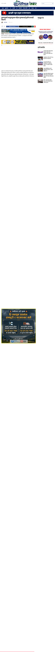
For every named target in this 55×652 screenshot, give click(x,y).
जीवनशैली (20, 8)
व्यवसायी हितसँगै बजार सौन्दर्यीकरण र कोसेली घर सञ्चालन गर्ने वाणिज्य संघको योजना (48, 64)
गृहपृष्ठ (3, 8)
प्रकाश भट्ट (5, 22)
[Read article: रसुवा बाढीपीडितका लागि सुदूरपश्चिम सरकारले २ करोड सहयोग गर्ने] (40, 70)
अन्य (35, 8)
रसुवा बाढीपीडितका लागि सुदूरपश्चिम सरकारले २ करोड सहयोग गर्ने (48, 70)
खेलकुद (32, 8)
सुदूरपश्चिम (6, 8)
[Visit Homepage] (25, 3)
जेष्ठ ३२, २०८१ (10, 22)
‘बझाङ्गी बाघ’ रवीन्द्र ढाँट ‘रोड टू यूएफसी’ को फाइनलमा (48, 57)
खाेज (29, 8)
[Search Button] (53, 3)
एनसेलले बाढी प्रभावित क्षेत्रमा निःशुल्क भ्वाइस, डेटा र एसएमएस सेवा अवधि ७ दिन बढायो (48, 52)
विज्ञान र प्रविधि (25, 8)
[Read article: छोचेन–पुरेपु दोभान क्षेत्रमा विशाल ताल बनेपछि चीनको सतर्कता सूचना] (40, 81)
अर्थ (16, 8)
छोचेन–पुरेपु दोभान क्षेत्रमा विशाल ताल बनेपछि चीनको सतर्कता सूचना (48, 81)
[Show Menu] (53, 8)
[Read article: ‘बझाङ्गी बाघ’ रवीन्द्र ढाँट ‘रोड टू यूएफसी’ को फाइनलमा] (40, 58)
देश (10, 8)
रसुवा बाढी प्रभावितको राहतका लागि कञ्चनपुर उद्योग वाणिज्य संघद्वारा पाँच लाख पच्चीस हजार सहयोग (49, 75)
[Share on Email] (35, 26)
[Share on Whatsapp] (33, 26)
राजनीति (13, 8)
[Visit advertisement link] (27, 14)
